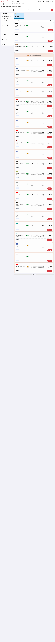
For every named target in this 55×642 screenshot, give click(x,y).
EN (44, 1)
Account (52, 1)
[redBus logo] (2, 1)
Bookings (40, 1)
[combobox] (7, 9)
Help (48, 1)
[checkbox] (7, 19)
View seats (50, 30)
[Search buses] (51, 10)
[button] (13, 10)
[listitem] (17, 29)
